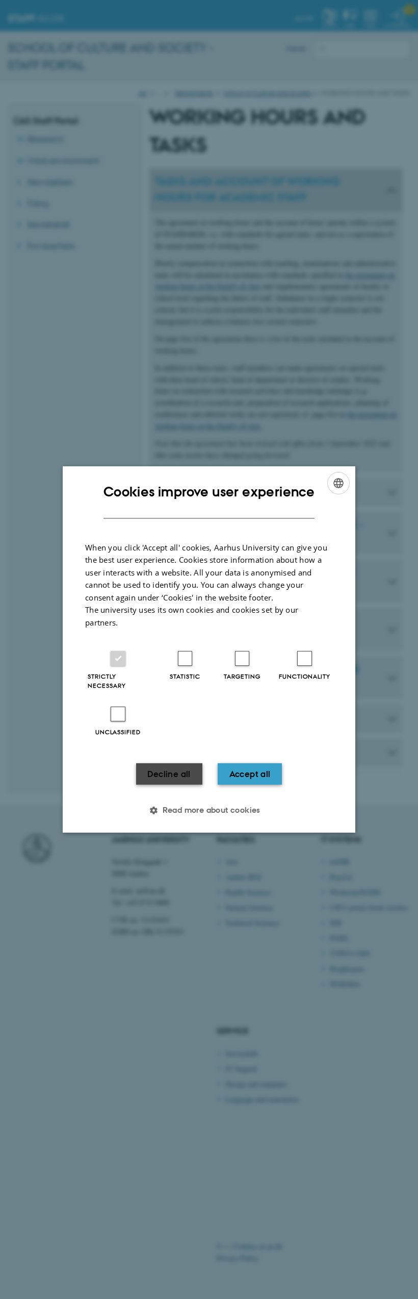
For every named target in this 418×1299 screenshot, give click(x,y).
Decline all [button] (168, 774)
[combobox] (338, 483)
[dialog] (209, 649)
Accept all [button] (250, 774)
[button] (209, 810)
